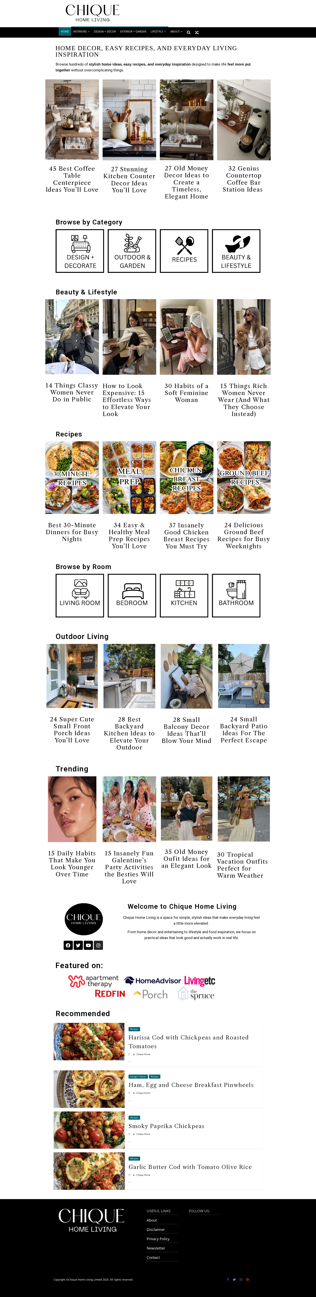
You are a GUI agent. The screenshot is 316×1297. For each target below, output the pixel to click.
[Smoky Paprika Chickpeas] (89, 1114)
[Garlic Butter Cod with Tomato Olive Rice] (89, 1155)
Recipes (69, 434)
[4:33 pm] (130, 1092)
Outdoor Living (82, 636)
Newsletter (156, 1248)
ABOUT (175, 31)
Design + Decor (138, 1076)
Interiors (80, 31)
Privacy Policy (158, 1238)
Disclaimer (156, 1229)
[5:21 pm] (130, 1174)
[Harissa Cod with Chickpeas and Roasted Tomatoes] (89, 1025)
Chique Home (143, 1054)
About (152, 1220)
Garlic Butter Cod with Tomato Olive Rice (190, 1167)
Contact (153, 1257)
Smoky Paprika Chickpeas (167, 1126)
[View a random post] (197, 32)
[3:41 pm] (130, 1134)
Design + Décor (105, 31)
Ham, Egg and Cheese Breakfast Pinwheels (191, 1085)
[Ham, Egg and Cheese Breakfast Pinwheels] (89, 1073)
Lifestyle (157, 31)
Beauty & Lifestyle (87, 292)
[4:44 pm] (130, 1054)
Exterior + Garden (133, 31)
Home (65, 31)
